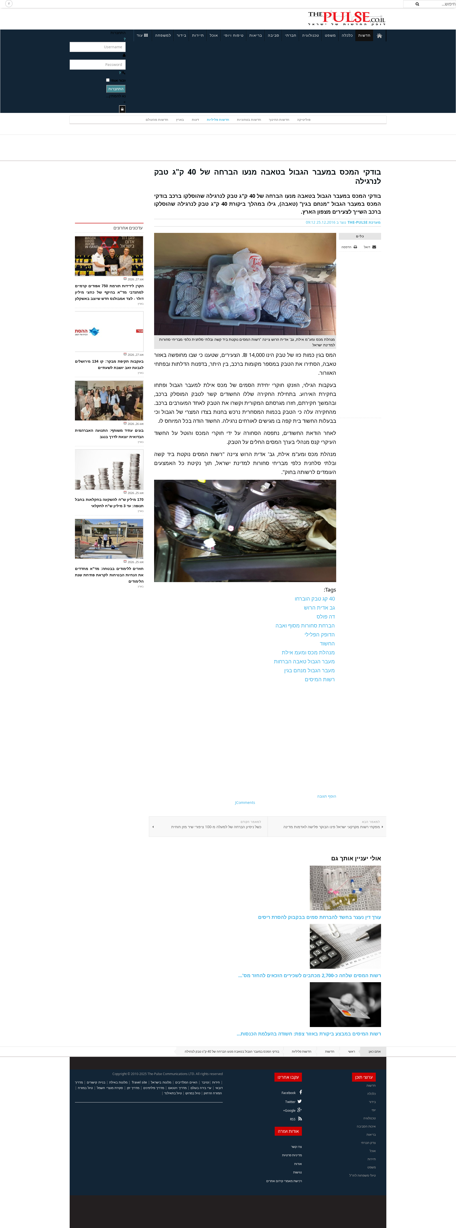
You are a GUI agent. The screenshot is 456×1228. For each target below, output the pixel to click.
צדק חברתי (368, 1142)
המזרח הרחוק (213, 1093)
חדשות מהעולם (157, 119)
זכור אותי (118, 80)
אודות (298, 1164)
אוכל (214, 35)
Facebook (289, 1093)
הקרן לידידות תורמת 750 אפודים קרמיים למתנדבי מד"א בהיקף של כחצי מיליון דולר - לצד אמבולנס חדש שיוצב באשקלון (109, 292)
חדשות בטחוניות (249, 119)
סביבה (273, 35)
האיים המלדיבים (186, 1082)
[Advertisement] (140, 18)
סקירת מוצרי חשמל (110, 1088)
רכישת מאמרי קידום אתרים (284, 1181)
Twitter (290, 1102)
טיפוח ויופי (234, 35)
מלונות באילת (118, 1082)
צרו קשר (296, 1146)
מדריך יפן (133, 1088)
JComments (245, 802)
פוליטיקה (304, 119)
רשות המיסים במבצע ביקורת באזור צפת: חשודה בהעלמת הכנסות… (309, 1033)
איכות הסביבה (366, 1126)
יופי (374, 1110)
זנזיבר (205, 1082)
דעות (195, 119)
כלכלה (347, 35)
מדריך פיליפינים (153, 1088)
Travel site (139, 1082)
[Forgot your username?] (125, 38)
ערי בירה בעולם (201, 1088)
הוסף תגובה (326, 796)
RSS (293, 1119)
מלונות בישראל (161, 1082)
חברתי (290, 35)
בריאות (255, 35)
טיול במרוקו (192, 1093)
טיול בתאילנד (173, 1093)
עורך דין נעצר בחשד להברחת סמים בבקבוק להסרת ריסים (319, 917)
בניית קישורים (96, 1082)
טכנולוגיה (310, 35)
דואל (367, 247)
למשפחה (163, 35)
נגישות (297, 1172)
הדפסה (346, 247)
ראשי (351, 1051)
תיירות (198, 35)
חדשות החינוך (279, 119)
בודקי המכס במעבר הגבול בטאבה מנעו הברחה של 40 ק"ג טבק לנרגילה (267, 176)
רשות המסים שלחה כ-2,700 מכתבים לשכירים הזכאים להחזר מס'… (309, 975)
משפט (330, 35)
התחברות (116, 88)
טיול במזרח (85, 1088)
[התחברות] (122, 109)
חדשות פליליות (218, 119)
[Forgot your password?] (120, 72)
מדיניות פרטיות (292, 1155)
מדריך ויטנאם (177, 1088)
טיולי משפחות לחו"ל (362, 1175)
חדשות (364, 35)
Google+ (289, 1110)
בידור (181, 35)
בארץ (180, 119)
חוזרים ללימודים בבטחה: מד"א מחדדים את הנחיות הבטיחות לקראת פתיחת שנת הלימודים (109, 575)
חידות (216, 1082)
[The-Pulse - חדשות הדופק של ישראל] (346, 18)
